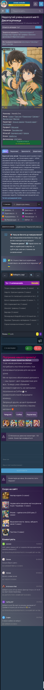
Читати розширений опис (12, 198)
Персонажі (14, 151)
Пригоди (18, 116)
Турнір (14, 34)
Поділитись (31, 414)
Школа (26, 133)
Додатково (37, 151)
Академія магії (16, 133)
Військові (15, 127)
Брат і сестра (8, 44)
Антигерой (7, 124)
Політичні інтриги (26, 32)
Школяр (34, 42)
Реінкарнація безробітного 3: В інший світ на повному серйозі (23, 552)
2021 (16, 139)
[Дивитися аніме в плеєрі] (38, 27)
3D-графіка (23, 34)
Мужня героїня (18, 122)
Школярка (26, 42)
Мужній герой (30, 122)
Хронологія (26, 151)
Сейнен (35, 116)
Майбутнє (13, 136)
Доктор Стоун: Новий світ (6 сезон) (17, 595)
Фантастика (7, 119)
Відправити (22, 471)
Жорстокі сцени (18, 37)
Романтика (27, 116)
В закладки (10, 348)
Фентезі (16, 119)
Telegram (8, 414)
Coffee (19, 414)
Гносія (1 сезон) (10, 579)
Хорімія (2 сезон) (10, 624)
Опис (5, 151)
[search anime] (40, 11)
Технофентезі (17, 130)
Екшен (10, 116)
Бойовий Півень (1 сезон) (13, 566)
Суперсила (7, 34)
